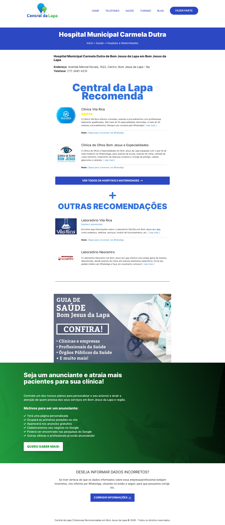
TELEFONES (112, 10)
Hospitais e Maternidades (122, 43)
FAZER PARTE (184, 10)
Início (90, 43)
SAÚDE (130, 10)
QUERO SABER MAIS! (43, 446)
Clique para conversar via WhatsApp (106, 132)
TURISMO (145, 10)
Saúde (100, 43)
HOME (95, 10)
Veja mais (150, 125)
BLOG (160, 10)
